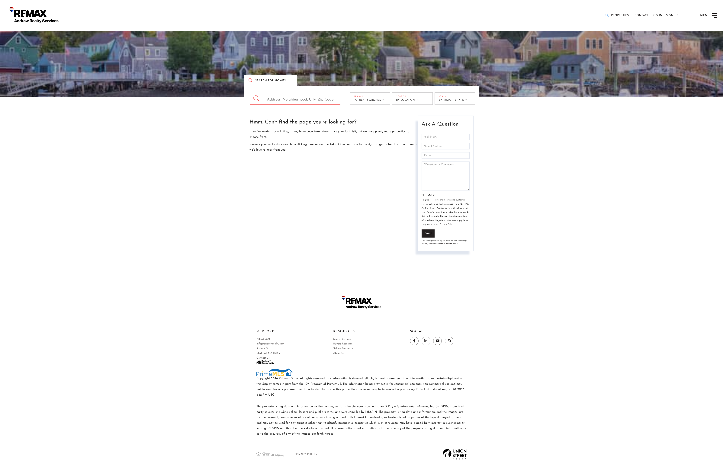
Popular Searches (367, 100)
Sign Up (672, 15)
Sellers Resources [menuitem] (343, 348)
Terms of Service (445, 244)
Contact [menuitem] (642, 15)
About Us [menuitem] (338, 353)
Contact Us (263, 357)
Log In (656, 15)
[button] (256, 98)
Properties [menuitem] (620, 15)
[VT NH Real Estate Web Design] (455, 454)
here (311, 144)
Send (428, 233)
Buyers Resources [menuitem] (343, 343)
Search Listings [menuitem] (342, 339)
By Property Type (451, 100)
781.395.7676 (263, 339)
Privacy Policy (447, 224)
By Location (405, 100)
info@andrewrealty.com (270, 343)
